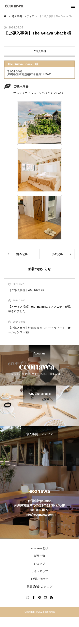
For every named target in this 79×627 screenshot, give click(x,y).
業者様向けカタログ (39, 586)
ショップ (39, 563)
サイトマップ (39, 571)
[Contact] (46, 597)
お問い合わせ (39, 578)
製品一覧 (39, 555)
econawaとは (39, 548)
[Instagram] (27, 597)
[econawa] (14, 5)
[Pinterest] (39, 597)
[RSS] (52, 597)
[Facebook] (33, 597)
